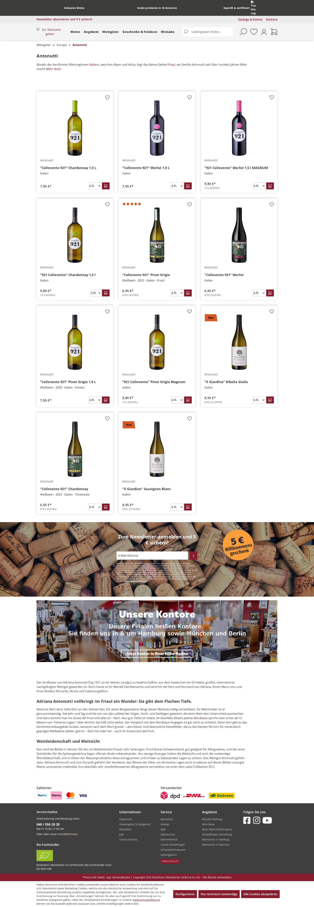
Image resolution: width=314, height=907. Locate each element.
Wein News (208, 824)
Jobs (121, 834)
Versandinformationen (173, 849)
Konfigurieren (185, 894)
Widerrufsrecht (170, 861)
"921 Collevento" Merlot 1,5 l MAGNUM (236, 168)
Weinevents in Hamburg (215, 839)
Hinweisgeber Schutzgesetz (134, 824)
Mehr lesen (53, 69)
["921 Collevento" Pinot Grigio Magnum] (157, 342)
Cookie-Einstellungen (173, 844)
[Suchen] (186, 31)
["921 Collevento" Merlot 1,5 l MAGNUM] (239, 128)
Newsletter (125, 829)
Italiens (94, 65)
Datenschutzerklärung (135, 581)
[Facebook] (247, 820)
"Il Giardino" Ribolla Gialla (226, 382)
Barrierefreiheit (169, 839)
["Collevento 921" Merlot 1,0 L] (157, 128)
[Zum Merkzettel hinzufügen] (107, 98)
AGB (163, 829)
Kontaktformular (68, 834)
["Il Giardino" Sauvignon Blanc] (157, 449)
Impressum (125, 819)
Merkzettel (167, 819)
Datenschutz (168, 834)
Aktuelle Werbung (212, 819)
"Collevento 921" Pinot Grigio (146, 275)
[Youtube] (267, 820)
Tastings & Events (250, 19)
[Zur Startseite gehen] (50, 31)
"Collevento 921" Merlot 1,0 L (146, 168)
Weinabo (167, 32)
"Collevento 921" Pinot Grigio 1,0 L (68, 382)
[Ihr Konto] (264, 32)
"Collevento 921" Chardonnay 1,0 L (68, 168)
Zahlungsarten (169, 854)
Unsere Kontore (128, 839)
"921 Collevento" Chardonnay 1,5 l (68, 275)
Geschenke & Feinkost (139, 32)
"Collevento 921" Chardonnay (64, 489)
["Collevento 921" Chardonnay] (75, 449)
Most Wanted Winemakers (217, 829)
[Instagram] (257, 820)
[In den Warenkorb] (106, 185)
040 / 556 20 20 (48, 824)
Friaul (171, 65)
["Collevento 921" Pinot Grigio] (157, 235)
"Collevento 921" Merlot (224, 275)
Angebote (91, 32)
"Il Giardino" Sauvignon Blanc (146, 489)
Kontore (271, 19)
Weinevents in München (216, 844)
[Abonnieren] (193, 555)
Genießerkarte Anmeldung (217, 834)
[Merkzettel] (253, 31)
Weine (75, 32)
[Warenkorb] (274, 31)
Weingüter (110, 32)
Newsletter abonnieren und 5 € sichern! (64, 19)
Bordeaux (201, 718)
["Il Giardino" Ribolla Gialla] (239, 342)
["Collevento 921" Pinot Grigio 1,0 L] (75, 342)
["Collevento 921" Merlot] (239, 235)
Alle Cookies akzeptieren (260, 894)
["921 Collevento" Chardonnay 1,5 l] (75, 235)
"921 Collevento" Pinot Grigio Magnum (153, 382)
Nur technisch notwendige (219, 894)
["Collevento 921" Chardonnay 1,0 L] (75, 128)
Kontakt (165, 824)
